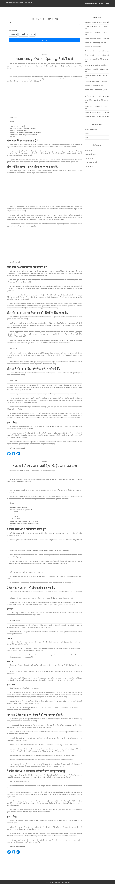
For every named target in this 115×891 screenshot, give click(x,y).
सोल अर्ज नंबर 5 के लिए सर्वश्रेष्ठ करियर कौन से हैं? (23, 134)
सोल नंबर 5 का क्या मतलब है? (18, 126)
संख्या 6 (16, 516)
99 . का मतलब (89, 158)
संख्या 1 (14, 598)
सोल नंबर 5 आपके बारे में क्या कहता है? (20, 130)
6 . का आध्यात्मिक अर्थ (91, 162)
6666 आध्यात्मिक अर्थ (90, 154)
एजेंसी (107, 3)
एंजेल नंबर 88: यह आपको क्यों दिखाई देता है (96, 65)
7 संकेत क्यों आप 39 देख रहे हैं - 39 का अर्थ (96, 82)
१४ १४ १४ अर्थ (89, 166)
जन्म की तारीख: (13, 30)
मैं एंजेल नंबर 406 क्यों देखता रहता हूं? (19, 507)
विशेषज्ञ (101, 3)
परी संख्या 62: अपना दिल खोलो (93, 47)
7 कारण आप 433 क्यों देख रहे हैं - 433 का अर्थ (97, 39)
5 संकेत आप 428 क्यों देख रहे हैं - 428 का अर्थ (97, 96)
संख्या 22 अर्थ (13, 117)
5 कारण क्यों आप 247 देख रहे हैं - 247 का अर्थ (97, 112)
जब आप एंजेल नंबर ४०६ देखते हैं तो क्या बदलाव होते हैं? (24, 521)
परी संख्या (61, 479)
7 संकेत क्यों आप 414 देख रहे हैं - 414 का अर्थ (97, 116)
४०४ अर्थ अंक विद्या (15, 621)
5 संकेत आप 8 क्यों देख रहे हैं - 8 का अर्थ (95, 43)
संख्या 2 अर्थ (13, 381)
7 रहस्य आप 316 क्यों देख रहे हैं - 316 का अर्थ (97, 22)
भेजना (44, 40)
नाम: (10, 22)
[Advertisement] (44, 99)
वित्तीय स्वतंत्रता (43, 394)
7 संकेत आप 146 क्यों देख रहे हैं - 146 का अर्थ (97, 51)
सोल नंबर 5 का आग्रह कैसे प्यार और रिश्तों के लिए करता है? (25, 132)
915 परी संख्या (14, 348)
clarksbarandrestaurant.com (19, 3)
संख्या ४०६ (17, 518)
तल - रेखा (12, 137)
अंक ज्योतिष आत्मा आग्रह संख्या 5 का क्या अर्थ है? (23, 128)
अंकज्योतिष (45, 54)
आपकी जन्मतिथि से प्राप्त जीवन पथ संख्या (57, 426)
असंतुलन (14, 833)
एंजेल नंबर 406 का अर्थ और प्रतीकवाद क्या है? (22, 509)
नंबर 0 (15, 514)
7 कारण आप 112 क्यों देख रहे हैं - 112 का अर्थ (97, 55)
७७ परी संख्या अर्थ (15, 262)
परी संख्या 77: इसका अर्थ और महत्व (94, 86)
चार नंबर (16, 512)
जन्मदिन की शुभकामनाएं (91, 3)
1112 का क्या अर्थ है (90, 150)
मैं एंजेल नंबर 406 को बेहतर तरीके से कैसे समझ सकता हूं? (24, 523)
